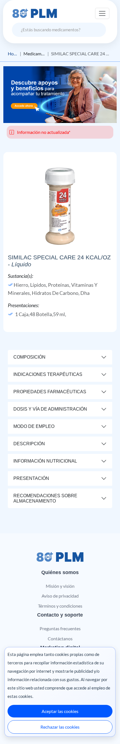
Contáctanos (60, 638)
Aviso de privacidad (60, 595)
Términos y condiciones (60, 605)
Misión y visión (60, 586)
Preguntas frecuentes (60, 628)
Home (13, 53)
